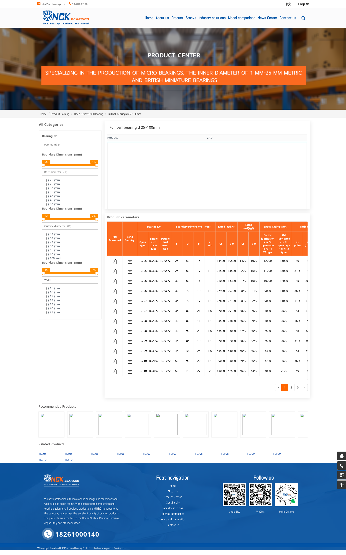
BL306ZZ (165, 291)
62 (187, 271)
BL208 (143, 321)
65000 (221, 371)
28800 (232, 321)
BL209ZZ (165, 341)
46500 (221, 331)
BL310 (143, 371)
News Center (267, 17)
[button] (303, 18)
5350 (254, 371)
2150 (243, 281)
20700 (232, 291)
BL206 (143, 281)
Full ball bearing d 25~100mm (124, 114)
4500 (254, 351)
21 (198, 311)
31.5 (297, 271)
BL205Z (154, 261)
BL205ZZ (165, 261)
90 (187, 331)
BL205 (143, 261)
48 (297, 331)
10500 (232, 261)
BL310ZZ (165, 371)
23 (198, 331)
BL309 (143, 351)
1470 (243, 261)
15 (198, 261)
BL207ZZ (165, 301)
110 (187, 371)
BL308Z (154, 331)
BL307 (143, 311)
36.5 (297, 291)
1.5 (210, 311)
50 (176, 361)
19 (198, 291)
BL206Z (154, 281)
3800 (243, 311)
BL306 (143, 291)
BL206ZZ (165, 281)
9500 (284, 311)
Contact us (288, 17)
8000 (268, 311)
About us (162, 17)
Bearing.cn (119, 548)
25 (176, 261)
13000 (284, 271)
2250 (254, 301)
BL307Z (154, 311)
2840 (243, 291)
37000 (221, 311)
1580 (254, 271)
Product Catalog (60, 114)
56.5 (297, 361)
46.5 (297, 321)
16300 (232, 281)
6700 (268, 361)
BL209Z (154, 341)
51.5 (297, 341)
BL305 (143, 271)
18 (198, 321)
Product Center (173, 497)
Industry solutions (212, 17)
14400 (221, 261)
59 (297, 371)
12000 (268, 261)
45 (176, 341)
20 (198, 361)
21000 (221, 281)
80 (187, 311)
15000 (284, 261)
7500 (268, 331)
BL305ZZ (165, 271)
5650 (243, 351)
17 (198, 271)
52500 (232, 371)
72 (187, 291)
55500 (221, 351)
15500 (232, 271)
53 (297, 351)
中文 (288, 4)
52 (187, 261)
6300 (268, 351)
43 (297, 311)
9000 (268, 291)
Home (149, 17)
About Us (173, 491)
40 (176, 321)
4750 (243, 331)
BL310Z (154, 371)
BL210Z (154, 361)
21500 (221, 271)
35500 (221, 321)
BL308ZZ (165, 331)
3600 (243, 321)
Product (177, 17)
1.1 (210, 271)
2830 (243, 301)
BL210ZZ (165, 361)
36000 (232, 331)
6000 (268, 371)
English (303, 4)
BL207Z (154, 301)
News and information (173, 519)
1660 (254, 281)
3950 (243, 361)
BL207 (143, 301)
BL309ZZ (165, 351)
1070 (254, 261)
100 (187, 351)
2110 (254, 291)
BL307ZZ (165, 311)
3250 (254, 341)
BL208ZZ (165, 321)
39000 (221, 361)
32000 (232, 341)
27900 (221, 291)
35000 (232, 361)
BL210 (143, 361)
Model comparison (241, 17)
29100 (232, 311)
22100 (232, 301)
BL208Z (154, 321)
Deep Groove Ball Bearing (88, 114)
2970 (254, 311)
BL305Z (154, 271)
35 (297, 281)
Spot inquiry (173, 502)
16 (198, 281)
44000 (232, 351)
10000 (268, 281)
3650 (254, 331)
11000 (268, 271)
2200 (243, 271)
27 (198, 371)
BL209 (143, 341)
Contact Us (173, 525)
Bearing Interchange (173, 514)
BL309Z (154, 351)
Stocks (191, 17)
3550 (254, 361)
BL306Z (154, 291)
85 (187, 341)
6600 (243, 371)
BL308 (143, 331)
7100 (284, 371)
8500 (284, 361)
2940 (254, 321)
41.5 (297, 301)
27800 (221, 301)
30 (297, 261)
